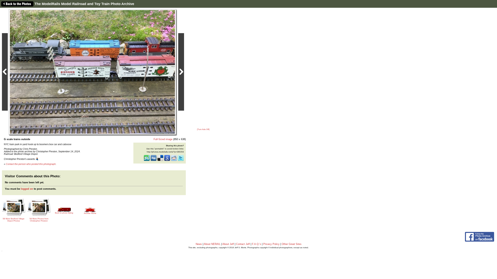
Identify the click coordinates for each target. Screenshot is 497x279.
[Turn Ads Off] (203, 129)
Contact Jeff (243, 244)
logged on (27, 188)
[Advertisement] (203, 68)
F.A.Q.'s (256, 244)
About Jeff (228, 244)
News (199, 244)
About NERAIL (212, 244)
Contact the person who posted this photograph (31, 164)
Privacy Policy (271, 244)
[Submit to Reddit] (174, 161)
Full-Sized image (163, 139)
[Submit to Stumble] (147, 161)
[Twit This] (181, 161)
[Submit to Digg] (153, 161)
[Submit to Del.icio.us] (160, 161)
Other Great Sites (292, 244)
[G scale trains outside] (92, 72)
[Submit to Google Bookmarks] (167, 161)
